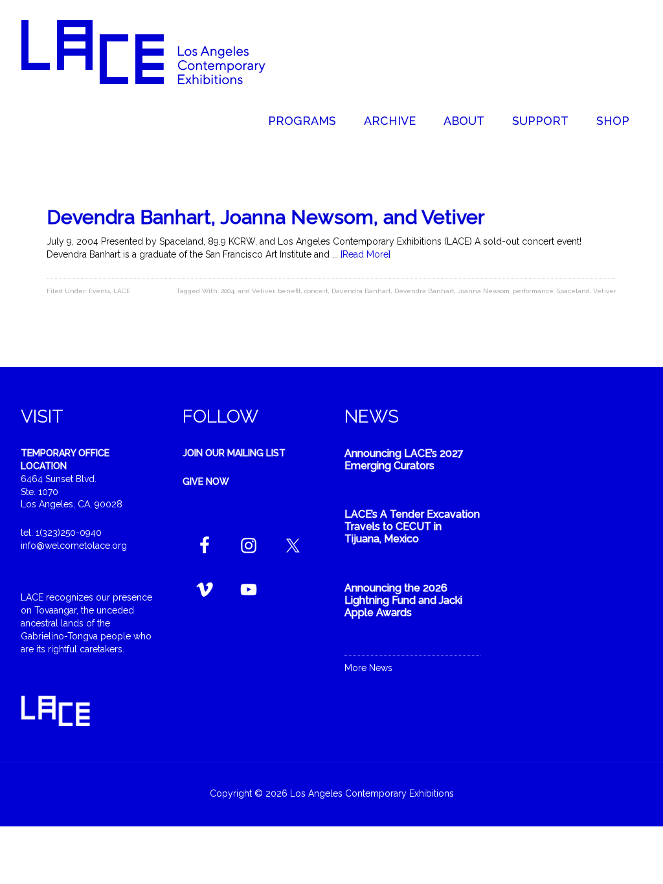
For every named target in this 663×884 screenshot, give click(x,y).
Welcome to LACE (157, 51)
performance (533, 290)
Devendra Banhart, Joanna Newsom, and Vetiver (266, 217)
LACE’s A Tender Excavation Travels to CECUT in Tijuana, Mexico (412, 526)
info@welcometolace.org (74, 545)
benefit (289, 290)
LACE (121, 290)
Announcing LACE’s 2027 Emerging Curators (404, 459)
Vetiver (604, 290)
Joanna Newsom (484, 290)
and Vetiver (256, 290)
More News (368, 668)
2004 (227, 290)
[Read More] (365, 254)
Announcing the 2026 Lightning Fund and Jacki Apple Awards (403, 600)
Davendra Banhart (361, 290)
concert (316, 290)
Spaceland (573, 290)
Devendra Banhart (424, 290)
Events (99, 290)
